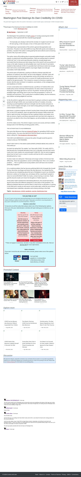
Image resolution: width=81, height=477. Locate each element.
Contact (48, 474)
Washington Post (22, 29)
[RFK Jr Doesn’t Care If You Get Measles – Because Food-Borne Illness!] (68, 34)
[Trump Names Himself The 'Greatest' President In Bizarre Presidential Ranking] (68, 79)
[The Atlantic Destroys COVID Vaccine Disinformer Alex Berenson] (29, 314)
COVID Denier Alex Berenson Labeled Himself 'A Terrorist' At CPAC (11, 343)
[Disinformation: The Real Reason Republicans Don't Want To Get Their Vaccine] (47, 314)
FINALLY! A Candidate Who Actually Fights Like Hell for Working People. (71, 187)
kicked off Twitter (32, 131)
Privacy (64, 474)
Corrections (75, 474)
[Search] (67, 2)
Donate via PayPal (25, 257)
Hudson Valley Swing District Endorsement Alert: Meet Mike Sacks (70, 181)
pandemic (28, 191)
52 (4, 105)
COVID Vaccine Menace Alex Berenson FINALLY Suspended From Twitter (11, 323)
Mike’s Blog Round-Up (67, 159)
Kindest (17, 261)
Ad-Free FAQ (23, 245)
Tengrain (61, 161)
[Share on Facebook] (4, 97)
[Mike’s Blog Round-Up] (68, 151)
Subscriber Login (74, 4)
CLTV (17, 2)
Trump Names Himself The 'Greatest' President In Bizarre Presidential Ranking (67, 89)
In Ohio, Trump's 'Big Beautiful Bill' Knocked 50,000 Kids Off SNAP (67, 116)
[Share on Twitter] (4, 101)
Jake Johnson (62, 71)
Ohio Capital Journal (64, 120)
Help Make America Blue (68, 191)
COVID (23, 191)
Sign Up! (63, 210)
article (33, 36)
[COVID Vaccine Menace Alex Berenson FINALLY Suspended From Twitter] (12, 314)
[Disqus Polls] (29, 380)
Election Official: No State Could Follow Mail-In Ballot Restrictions (66, 138)
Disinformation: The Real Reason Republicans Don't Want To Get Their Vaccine (47, 323)
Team (36, 474)
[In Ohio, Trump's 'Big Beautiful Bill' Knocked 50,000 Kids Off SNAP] (68, 107)
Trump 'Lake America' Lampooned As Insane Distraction (68, 67)
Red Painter (12, 32)
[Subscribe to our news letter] (65, 2)
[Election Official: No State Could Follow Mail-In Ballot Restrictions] (68, 128)
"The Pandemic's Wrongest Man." (27, 135)
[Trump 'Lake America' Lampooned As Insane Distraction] (68, 58)
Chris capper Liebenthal (65, 143)
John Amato (62, 94)
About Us (42, 474)
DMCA (69, 474)
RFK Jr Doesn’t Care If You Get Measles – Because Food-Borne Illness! (67, 44)
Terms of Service (11, 362)
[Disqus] (29, 414)
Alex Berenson (16, 191)
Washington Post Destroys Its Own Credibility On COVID (32, 17)
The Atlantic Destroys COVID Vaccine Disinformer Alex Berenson (29, 323)
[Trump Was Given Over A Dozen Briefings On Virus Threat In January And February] (29, 335)
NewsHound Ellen (63, 49)
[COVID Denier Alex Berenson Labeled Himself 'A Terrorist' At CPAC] (12, 335)
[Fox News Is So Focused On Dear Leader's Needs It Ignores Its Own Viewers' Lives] (47, 335)
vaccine (34, 191)
